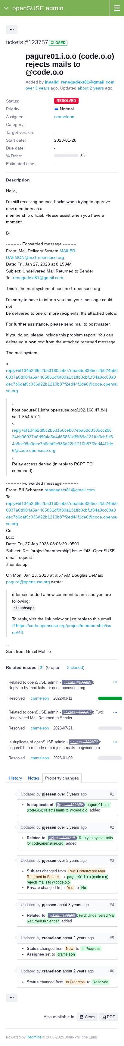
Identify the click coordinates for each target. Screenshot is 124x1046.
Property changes (62, 778)
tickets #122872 (84, 742)
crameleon (64, 116)
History (15, 778)
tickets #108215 (77, 682)
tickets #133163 (77, 712)
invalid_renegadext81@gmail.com (79, 82)
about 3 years (69, 905)
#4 (112, 905)
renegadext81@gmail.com (38, 277)
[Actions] (115, 682)
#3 (112, 860)
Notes (33, 778)
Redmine (34, 1037)
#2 (112, 827)
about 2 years (91, 88)
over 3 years (37, 88)
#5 (112, 938)
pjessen (49, 794)
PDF (111, 1016)
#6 (112, 971)
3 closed (75, 667)
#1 (112, 794)
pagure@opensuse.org (28, 581)
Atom (90, 1016)
